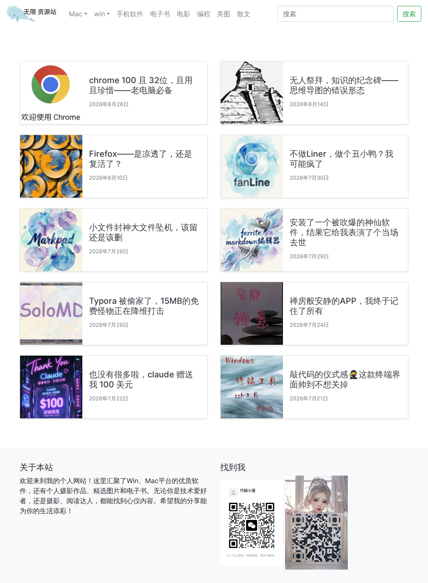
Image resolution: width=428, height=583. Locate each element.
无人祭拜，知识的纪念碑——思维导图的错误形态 (344, 85)
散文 (243, 14)
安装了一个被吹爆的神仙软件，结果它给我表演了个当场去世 (344, 232)
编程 (203, 14)
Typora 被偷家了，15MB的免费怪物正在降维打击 (144, 306)
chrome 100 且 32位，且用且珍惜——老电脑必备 (141, 85)
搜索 (409, 14)
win (99, 14)
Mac (75, 14)
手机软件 (130, 14)
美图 (223, 14)
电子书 (160, 14)
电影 (183, 14)
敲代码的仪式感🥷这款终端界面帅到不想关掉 (345, 379)
